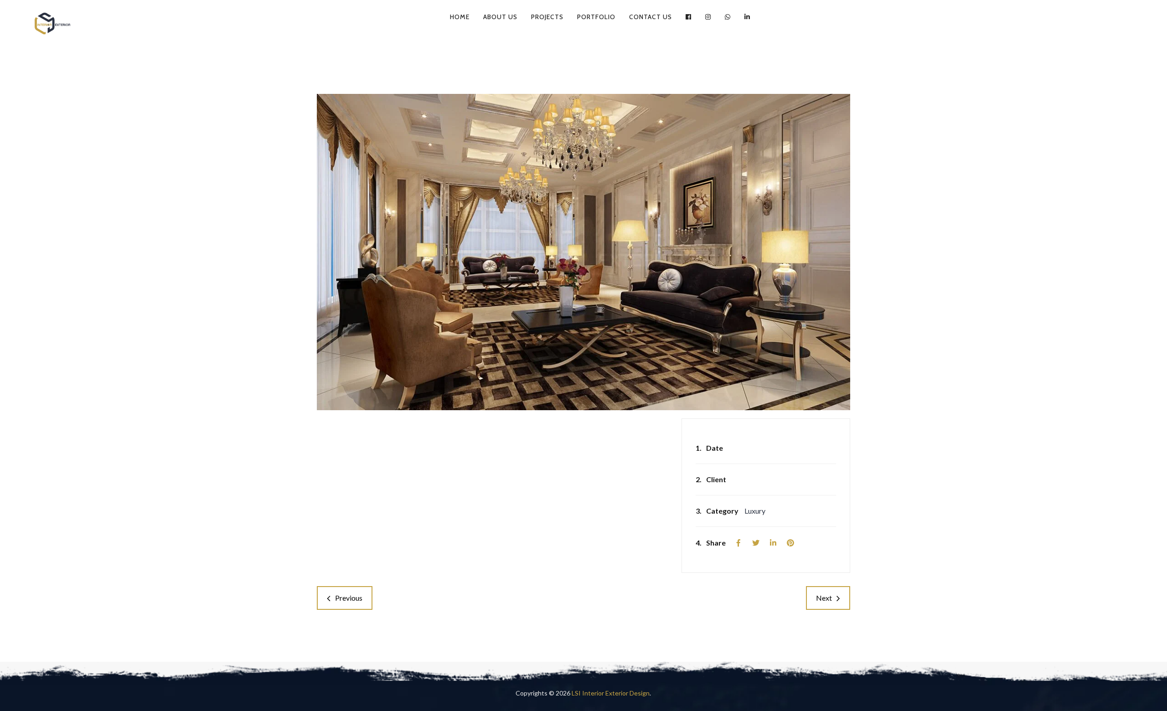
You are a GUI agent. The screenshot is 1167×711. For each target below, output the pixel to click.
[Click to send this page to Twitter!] (756, 543)
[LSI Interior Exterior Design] (52, 23)
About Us (500, 17)
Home (460, 17)
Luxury (754, 510)
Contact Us (650, 17)
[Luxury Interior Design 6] (583, 252)
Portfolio (596, 17)
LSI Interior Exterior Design (611, 693)
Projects (547, 17)
